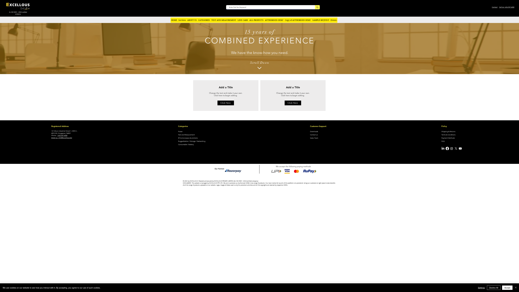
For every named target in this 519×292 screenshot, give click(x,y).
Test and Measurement (186, 135)
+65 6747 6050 (62, 135)
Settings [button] (481, 287)
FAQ (443, 141)
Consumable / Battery (186, 144)
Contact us (314, 135)
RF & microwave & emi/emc (188, 138)
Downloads (314, 131)
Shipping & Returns (448, 131)
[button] (204, 20)
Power (180, 131)
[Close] (515, 288)
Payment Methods (448, 138)
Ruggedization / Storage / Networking (191, 141)
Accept (507, 287)
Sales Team (314, 138)
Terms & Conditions (448, 135)
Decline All (493, 287)
